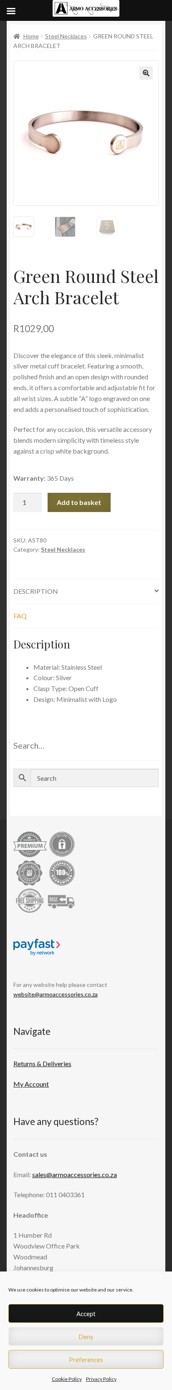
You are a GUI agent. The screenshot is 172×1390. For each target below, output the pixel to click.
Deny (86, 1336)
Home (31, 36)
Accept (86, 1313)
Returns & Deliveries (42, 1063)
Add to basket (79, 502)
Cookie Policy (67, 1379)
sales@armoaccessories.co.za (74, 1174)
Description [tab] (35, 591)
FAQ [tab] (20, 616)
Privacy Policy (101, 1379)
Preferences (86, 1359)
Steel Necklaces (66, 36)
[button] (146, 73)
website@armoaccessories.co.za (55, 994)
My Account (31, 1084)
